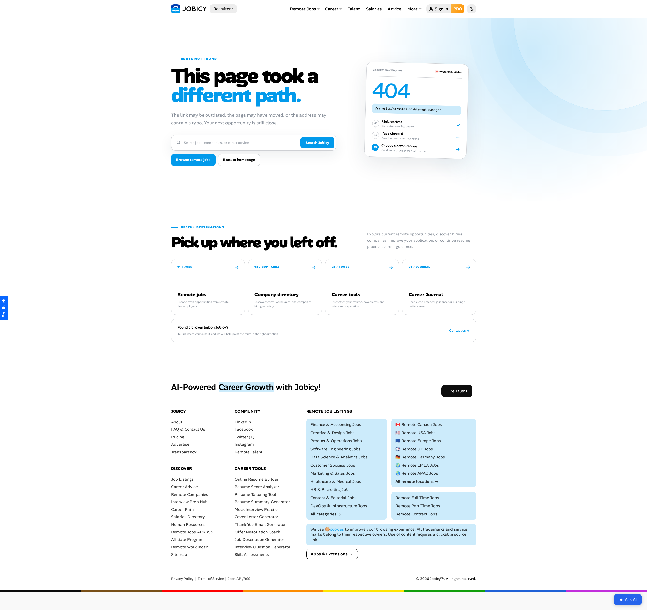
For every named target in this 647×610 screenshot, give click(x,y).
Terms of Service (211, 579)
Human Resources (188, 524)
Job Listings (182, 479)
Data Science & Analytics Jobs (339, 457)
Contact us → (459, 331)
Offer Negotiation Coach (257, 532)
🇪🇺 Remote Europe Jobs (418, 440)
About (176, 422)
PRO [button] (457, 8)
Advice (394, 9)
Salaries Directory (188, 517)
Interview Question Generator (262, 547)
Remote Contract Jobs (416, 514)
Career (331, 9)
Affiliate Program (187, 539)
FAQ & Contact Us (188, 429)
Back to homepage (239, 159)
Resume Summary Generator (262, 501)
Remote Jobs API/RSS (192, 532)
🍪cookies (334, 529)
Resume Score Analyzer (257, 486)
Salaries (374, 9)
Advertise (180, 444)
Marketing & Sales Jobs (332, 473)
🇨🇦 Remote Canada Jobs (418, 424)
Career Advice (184, 486)
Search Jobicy (317, 142)
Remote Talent (248, 452)
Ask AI (631, 599)
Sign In (441, 9)
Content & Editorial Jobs (333, 497)
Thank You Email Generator (260, 524)
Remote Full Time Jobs (417, 497)
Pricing (177, 437)
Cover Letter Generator (256, 517)
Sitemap (179, 554)
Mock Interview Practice (257, 509)
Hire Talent (456, 391)
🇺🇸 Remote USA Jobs (415, 432)
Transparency (184, 452)
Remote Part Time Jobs (417, 505)
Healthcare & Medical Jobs (335, 481)
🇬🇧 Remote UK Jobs (414, 449)
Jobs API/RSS (239, 579)
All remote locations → (417, 481)
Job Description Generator (259, 539)
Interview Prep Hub (189, 501)
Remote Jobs (303, 9)
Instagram (244, 444)
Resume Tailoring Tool (255, 494)
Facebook (244, 429)
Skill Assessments (252, 554)
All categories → (325, 514)
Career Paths (183, 509)
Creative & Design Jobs (332, 432)
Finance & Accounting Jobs (335, 424)
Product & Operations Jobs (336, 440)
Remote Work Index (189, 547)
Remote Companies (189, 494)
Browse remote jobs (193, 159)
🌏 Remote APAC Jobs (416, 473)
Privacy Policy (182, 579)
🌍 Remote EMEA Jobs (417, 465)
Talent (354, 9)
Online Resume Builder (256, 479)
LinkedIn (243, 422)
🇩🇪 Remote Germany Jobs (420, 457)
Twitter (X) (244, 437)
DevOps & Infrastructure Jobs (338, 505)
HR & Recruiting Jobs (330, 489)
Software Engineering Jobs (335, 449)
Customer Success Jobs (332, 465)
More (412, 9)
